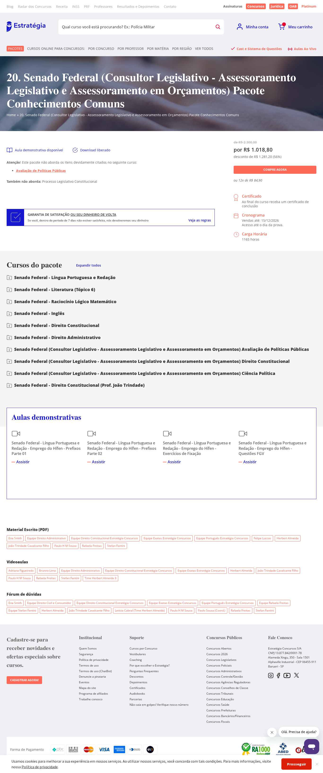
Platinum (308, 6)
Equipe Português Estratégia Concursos (222, 538)
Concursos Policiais (219, 665)
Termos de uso (89, 665)
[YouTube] (287, 676)
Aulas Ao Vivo (305, 49)
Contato (170, 6)
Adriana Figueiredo (21, 571)
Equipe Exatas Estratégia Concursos (167, 538)
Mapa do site (87, 688)
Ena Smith (15, 538)
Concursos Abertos (218, 648)
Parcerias (136, 699)
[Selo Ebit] (303, 749)
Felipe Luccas (262, 538)
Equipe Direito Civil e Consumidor (49, 603)
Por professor (131, 49)
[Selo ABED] (283, 750)
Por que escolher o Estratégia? (150, 665)
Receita (62, 6)
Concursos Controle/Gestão (224, 677)
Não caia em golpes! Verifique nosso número (159, 705)
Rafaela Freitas (92, 546)
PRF (87, 6)
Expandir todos (88, 265)
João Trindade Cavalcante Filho (29, 546)
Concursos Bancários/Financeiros (228, 716)
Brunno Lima (47, 571)
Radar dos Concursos (35, 6)
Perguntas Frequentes (144, 671)
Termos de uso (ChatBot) (95, 671)
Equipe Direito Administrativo (46, 538)
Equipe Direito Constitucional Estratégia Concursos (104, 538)
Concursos (255, 6)
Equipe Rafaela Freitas (273, 603)
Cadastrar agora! (24, 680)
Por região (182, 49)
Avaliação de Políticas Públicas (41, 170)
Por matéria (158, 49)
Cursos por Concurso (143, 648)
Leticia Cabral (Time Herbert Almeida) (140, 610)
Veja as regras (199, 220)
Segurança (86, 654)
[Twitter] (296, 676)
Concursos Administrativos (224, 671)
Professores (103, 6)
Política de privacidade (94, 660)
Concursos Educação (220, 699)
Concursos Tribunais (219, 694)
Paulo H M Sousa (65, 546)
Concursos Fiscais (218, 722)
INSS (75, 6)
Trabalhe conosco (90, 699)
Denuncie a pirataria (92, 677)
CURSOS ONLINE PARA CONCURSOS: (56, 49)
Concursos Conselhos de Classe (227, 688)
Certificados (137, 688)
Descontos (137, 677)
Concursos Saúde (217, 705)
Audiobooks (137, 694)
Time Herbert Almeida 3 (100, 578)
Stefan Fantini (116, 546)
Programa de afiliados (93, 694)
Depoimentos (138, 682)
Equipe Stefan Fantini (22, 610)
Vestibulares (138, 654)
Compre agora (275, 170)
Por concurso (101, 49)
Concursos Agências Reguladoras (228, 682)
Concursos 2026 (217, 654)
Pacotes (15, 48)
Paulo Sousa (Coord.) (211, 610)
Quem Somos (88, 648)
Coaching (136, 660)
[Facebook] (278, 676)
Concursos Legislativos (221, 660)
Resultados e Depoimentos (138, 6)
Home (11, 115)
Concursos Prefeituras (221, 710)
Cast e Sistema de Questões (259, 49)
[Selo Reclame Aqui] (256, 750)
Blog (10, 6)
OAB (293, 6)
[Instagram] (270, 676)
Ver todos (204, 49)
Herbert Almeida (288, 538)
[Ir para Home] (26, 27)
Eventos (84, 682)
